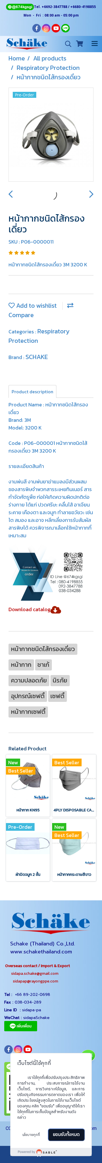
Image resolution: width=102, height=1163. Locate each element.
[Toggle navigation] (94, 44)
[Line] (20, 6)
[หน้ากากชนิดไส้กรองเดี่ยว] (51, 135)
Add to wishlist (36, 305)
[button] (66, 44)
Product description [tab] (32, 391)
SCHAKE (37, 357)
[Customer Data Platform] (51, 1152)
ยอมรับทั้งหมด (66, 1134)
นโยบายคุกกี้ (31, 1135)
